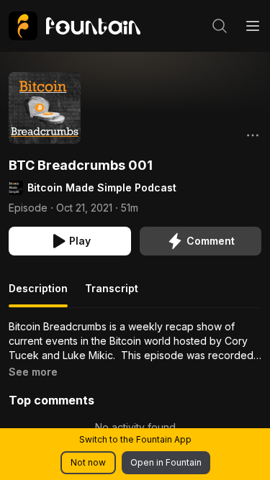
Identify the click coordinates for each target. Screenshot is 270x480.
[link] (74, 26)
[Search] (219, 26)
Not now (88, 462)
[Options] (252, 135)
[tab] (38, 294)
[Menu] (252, 26)
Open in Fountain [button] (166, 462)
